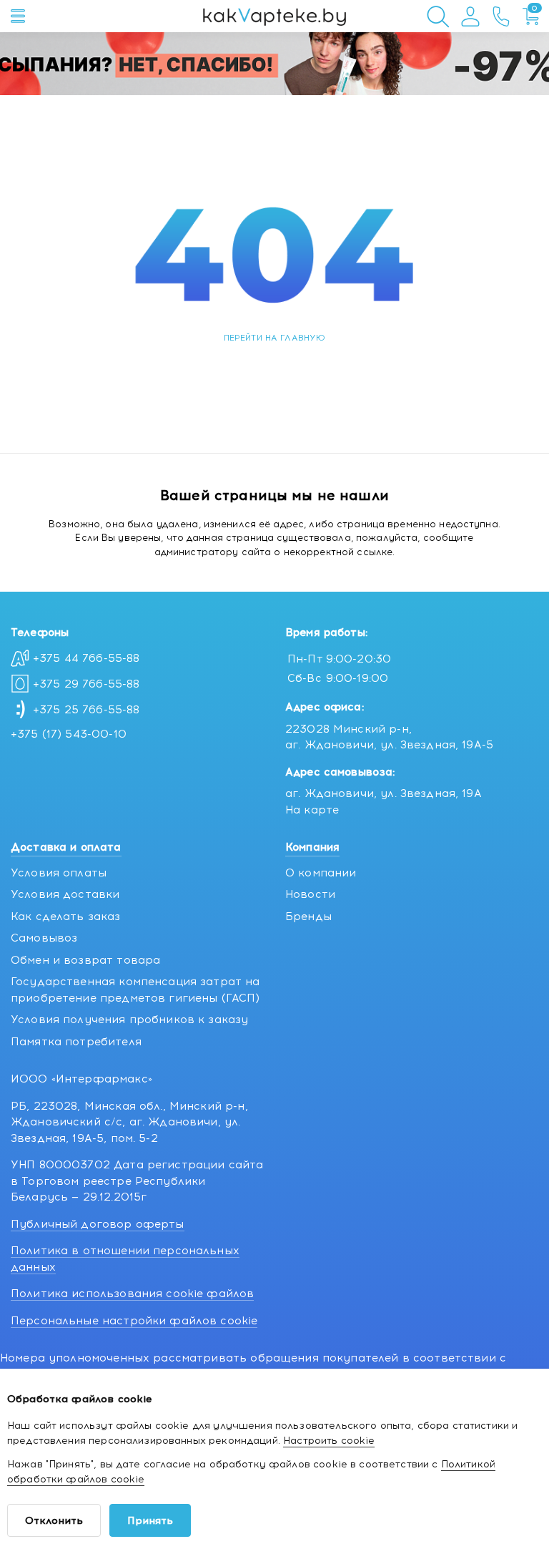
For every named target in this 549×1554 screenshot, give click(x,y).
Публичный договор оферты (97, 1224)
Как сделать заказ (66, 916)
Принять (150, 1521)
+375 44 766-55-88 (86, 658)
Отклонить (54, 1521)
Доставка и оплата (66, 847)
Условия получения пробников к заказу (129, 1019)
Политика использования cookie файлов (132, 1293)
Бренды (308, 916)
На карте (312, 809)
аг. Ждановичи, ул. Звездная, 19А (383, 793)
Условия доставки (65, 894)
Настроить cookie (329, 1441)
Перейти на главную (275, 337)
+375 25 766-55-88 (86, 709)
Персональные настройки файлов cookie (134, 1320)
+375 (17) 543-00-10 (69, 734)
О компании (321, 872)
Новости (310, 894)
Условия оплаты (59, 872)
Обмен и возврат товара (85, 960)
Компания (312, 847)
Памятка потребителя (76, 1041)
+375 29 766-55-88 (86, 684)
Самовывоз (44, 938)
